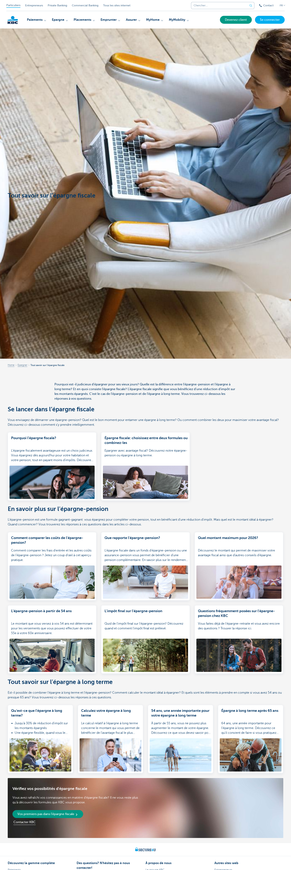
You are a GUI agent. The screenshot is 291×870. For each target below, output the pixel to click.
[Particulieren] (12, 20)
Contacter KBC (24, 822)
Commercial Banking (85, 5)
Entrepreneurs (34, 5)
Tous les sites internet (116, 5)
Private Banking (57, 5)
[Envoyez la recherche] (250, 5)
